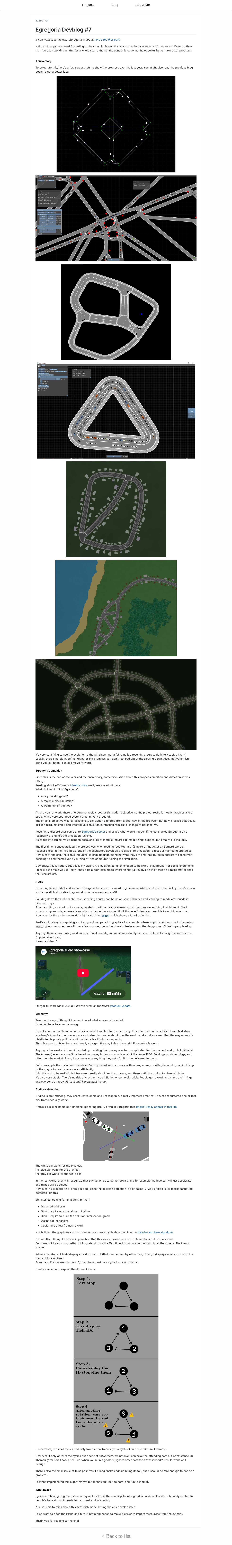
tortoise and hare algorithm (155, 1232)
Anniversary (43, 61)
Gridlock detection (47, 1089)
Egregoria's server (93, 831)
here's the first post (107, 39)
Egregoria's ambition (48, 770)
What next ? (43, 1489)
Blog (115, 4)
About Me (143, 4)
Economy (41, 1013)
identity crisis (78, 785)
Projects (88, 4)
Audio (39, 881)
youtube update (120, 1006)
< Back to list (116, 1536)
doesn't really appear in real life (156, 1106)
